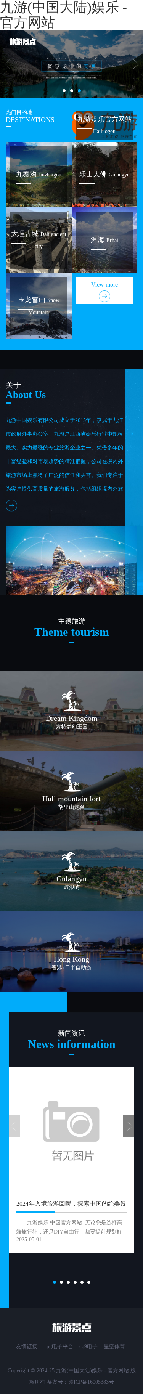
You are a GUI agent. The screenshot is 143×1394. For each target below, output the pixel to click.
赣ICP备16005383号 (91, 1382)
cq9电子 (88, 1346)
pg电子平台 (60, 1346)
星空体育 (114, 1346)
